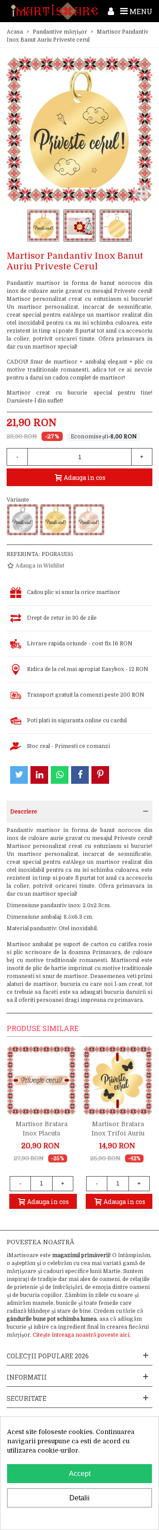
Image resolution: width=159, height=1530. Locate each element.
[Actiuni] (110, 11)
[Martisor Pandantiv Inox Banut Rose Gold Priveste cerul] (89, 520)
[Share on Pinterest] (100, 775)
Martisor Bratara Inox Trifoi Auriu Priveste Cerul (117, 1133)
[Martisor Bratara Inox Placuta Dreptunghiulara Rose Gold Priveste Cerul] (41, 1080)
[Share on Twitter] (19, 775)
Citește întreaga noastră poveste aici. (82, 1335)
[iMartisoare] (54, 11)
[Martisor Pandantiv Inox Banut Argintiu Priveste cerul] (22, 520)
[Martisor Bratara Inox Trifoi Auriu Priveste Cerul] (117, 1080)
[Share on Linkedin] (39, 775)
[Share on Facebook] (80, 775)
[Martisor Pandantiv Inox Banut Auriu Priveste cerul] (56, 520)
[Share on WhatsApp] (59, 775)
